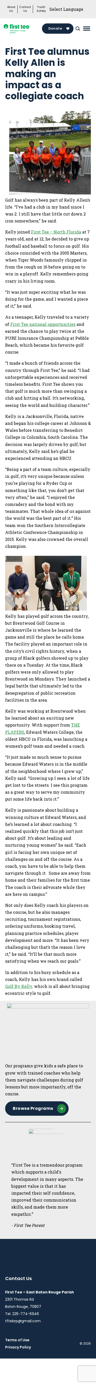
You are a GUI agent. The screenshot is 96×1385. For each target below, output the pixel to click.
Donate (55, 28)
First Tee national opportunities (43, 324)
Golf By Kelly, (19, 986)
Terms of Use (17, 1340)
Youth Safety (41, 9)
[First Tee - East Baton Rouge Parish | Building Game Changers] (23, 28)
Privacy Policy (18, 1347)
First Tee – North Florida (56, 232)
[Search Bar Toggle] (77, 28)
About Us (11, 9)
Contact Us (25, 9)
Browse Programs (33, 1108)
